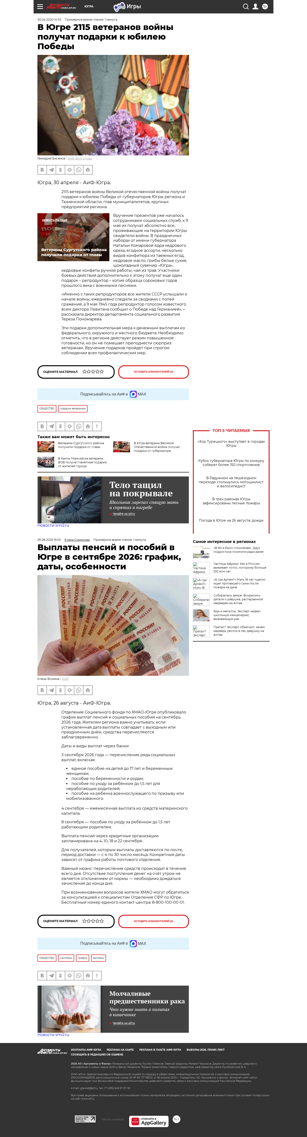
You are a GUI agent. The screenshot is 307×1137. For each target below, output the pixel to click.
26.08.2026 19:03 (49, 540)
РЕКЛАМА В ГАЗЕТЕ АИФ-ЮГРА (160, 1049)
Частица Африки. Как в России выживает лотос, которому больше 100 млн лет (239, 567)
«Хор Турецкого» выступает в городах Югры (231, 444)
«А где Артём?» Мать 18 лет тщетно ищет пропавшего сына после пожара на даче (239, 583)
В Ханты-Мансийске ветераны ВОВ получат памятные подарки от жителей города (82, 462)
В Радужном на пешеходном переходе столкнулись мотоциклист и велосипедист (231, 482)
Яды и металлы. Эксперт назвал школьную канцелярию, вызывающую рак (237, 615)
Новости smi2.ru (53, 525)
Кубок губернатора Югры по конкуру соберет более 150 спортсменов (231, 463)
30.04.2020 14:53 (49, 19)
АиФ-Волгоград (80, 158)
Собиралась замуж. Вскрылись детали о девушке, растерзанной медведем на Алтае (238, 599)
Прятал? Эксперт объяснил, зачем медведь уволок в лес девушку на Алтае (239, 630)
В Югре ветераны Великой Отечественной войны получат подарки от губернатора (157, 447)
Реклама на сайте (120, 1049)
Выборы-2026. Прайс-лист (205, 1049)
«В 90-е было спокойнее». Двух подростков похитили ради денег (238, 550)
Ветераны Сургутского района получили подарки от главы (81, 445)
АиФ (65, 679)
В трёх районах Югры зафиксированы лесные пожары (231, 501)
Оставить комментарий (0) (153, 371)
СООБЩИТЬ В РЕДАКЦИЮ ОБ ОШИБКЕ (97, 1054)
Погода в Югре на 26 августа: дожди (231, 520)
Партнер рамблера (112, 1119)
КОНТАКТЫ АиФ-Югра (86, 1049)
